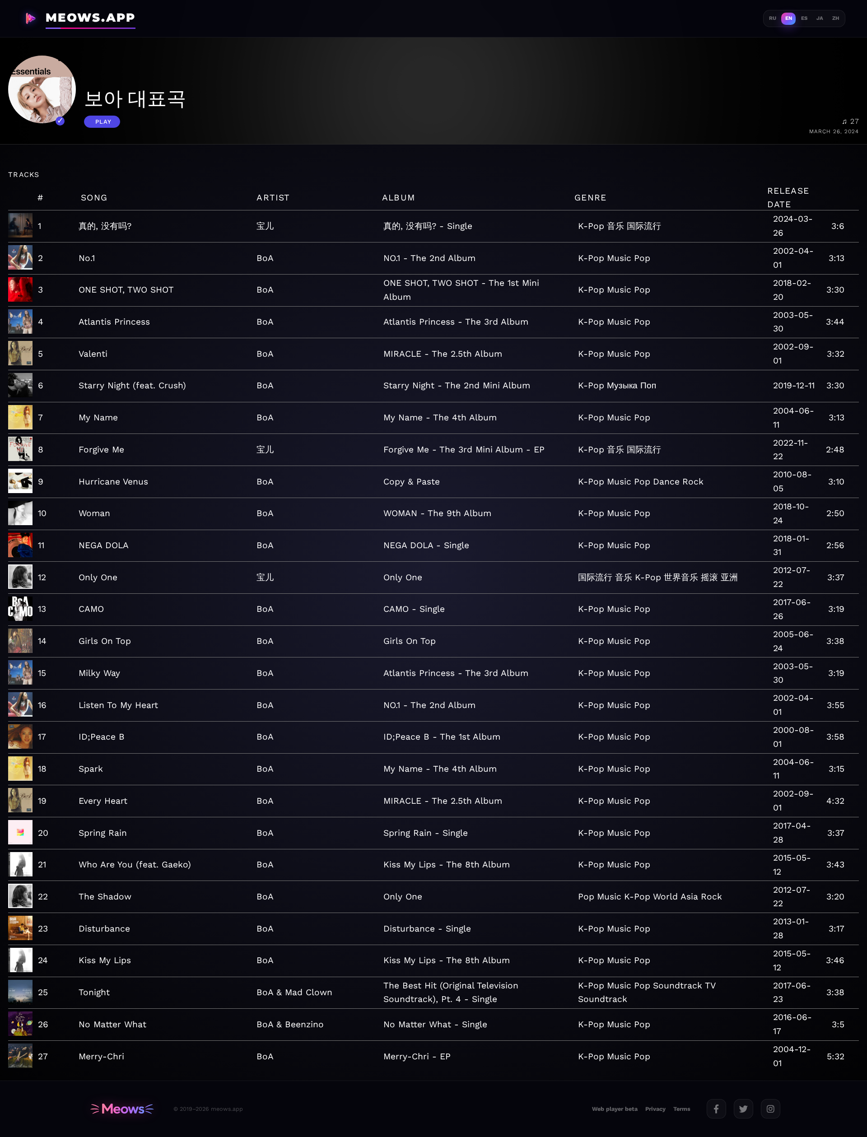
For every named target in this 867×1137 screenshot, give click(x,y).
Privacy (655, 1108)
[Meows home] (122, 1109)
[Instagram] (770, 1108)
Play (103, 121)
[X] (743, 1108)
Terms (681, 1108)
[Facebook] (716, 1108)
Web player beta (615, 1108)
